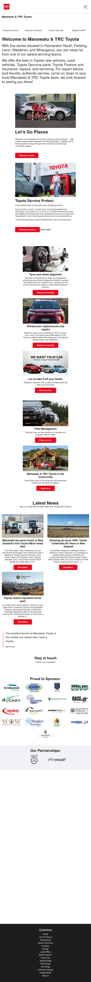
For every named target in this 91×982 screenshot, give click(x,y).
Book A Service (45, 955)
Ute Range (45, 967)
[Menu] (85, 6)
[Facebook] (42, 669)
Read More (23, 567)
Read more (45, 488)
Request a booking (45, 292)
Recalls (45, 949)
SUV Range (45, 964)
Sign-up (45, 976)
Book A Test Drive (45, 943)
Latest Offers (45, 952)
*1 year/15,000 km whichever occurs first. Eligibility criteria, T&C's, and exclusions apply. (43, 219)
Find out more (45, 390)
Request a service (27, 229)
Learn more (45, 229)
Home (45, 934)
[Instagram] (49, 669)
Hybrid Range (45, 961)
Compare (45, 946)
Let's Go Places (45, 937)
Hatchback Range (45, 970)
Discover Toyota (26, 155)
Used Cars (45, 958)
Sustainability (45, 973)
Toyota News (45, 940)
